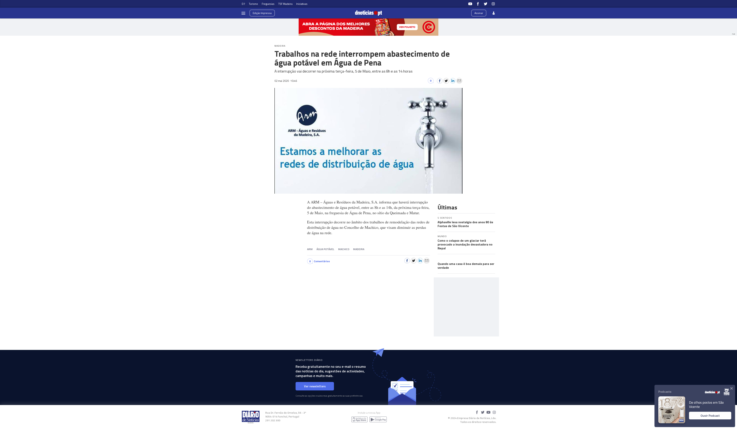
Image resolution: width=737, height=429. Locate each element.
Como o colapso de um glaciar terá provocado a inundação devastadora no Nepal (465, 244)
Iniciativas (301, 4)
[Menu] (243, 13)
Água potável (325, 249)
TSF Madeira (285, 4)
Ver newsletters (315, 386)
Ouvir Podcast (710, 415)
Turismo (253, 4)
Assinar (478, 13)
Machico (343, 249)
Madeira (358, 249)
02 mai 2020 (285, 81)
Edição (262, 13)
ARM (310, 249)
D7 (243, 4)
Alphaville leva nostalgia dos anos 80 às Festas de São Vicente (465, 224)
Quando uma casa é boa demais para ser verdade (466, 265)
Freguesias (268, 4)
